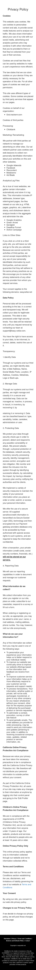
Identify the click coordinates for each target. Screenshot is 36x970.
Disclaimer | (8, 938)
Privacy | (15, 938)
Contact (27, 941)
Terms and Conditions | (25, 938)
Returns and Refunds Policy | (15, 941)
